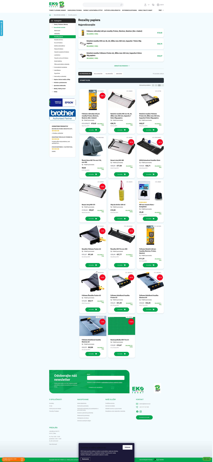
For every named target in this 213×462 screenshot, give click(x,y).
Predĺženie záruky (109, 403)
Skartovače (57, 30)
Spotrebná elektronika (60, 85)
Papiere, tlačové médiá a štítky (62, 79)
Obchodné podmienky (83, 406)
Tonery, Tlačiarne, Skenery (61, 24)
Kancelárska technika (59, 27)
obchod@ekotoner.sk (144, 403)
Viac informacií (53, 444)
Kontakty (51, 403)
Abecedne (119, 73)
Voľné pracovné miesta (55, 408)
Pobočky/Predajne (54, 411)
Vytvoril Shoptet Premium (146, 459)
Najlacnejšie (98, 73)
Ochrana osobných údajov (84, 420)
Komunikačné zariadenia (60, 67)
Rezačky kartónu (58, 39)
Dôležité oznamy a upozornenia (113, 408)
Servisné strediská (110, 406)
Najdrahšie (109, 73)
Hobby (55, 91)
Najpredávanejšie (85, 73)
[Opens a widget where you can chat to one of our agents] (206, 459)
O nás (50, 406)
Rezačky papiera (58, 36)
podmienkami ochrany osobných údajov (112, 382)
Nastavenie (85, 459)
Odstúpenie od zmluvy (83, 418)
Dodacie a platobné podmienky (85, 412)
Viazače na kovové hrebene (61, 58)
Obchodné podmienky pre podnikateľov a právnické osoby (87, 409)
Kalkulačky (57, 33)
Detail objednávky (81, 403)
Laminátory (57, 55)
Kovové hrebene (58, 42)
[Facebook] (137, 411)
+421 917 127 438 (144, 407)
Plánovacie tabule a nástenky (61, 64)
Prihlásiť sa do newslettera (95, 387)
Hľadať (121, 4)
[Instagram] (140, 411)
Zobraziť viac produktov (121, 65)
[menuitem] (58, 10)
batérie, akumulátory (59, 46)
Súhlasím (127, 447)
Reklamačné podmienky (83, 415)
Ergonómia (57, 73)
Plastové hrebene (58, 49)
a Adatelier (160, 459)
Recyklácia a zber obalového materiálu (115, 411)
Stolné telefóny (58, 61)
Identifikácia (57, 70)
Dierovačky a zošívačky (60, 76)
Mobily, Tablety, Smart (59, 88)
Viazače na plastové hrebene (61, 52)
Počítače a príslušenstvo (60, 82)
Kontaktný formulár (144, 417)
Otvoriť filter (85, 80)
